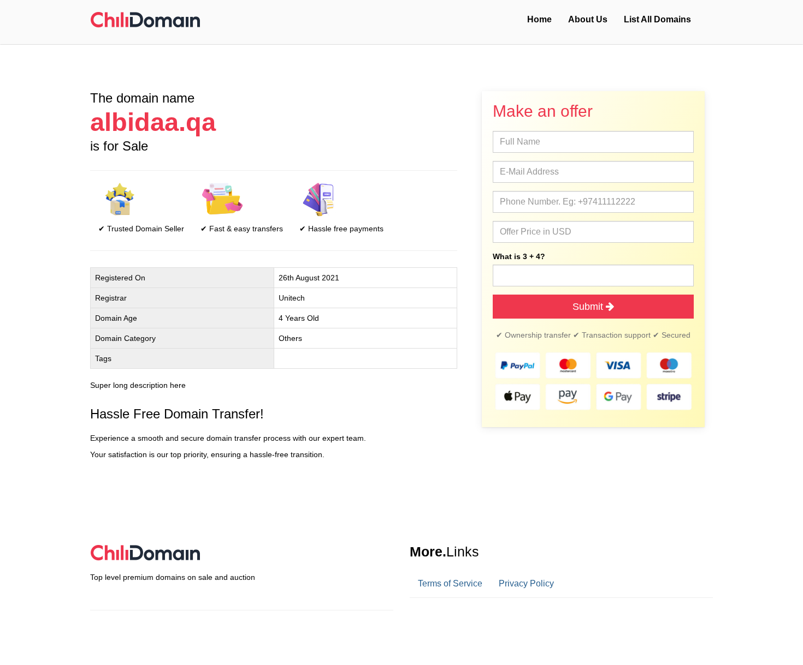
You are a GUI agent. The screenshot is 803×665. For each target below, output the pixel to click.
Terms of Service (450, 583)
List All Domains (657, 19)
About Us (587, 19)
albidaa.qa (153, 122)
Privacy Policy (526, 583)
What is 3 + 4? (519, 256)
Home (539, 19)
